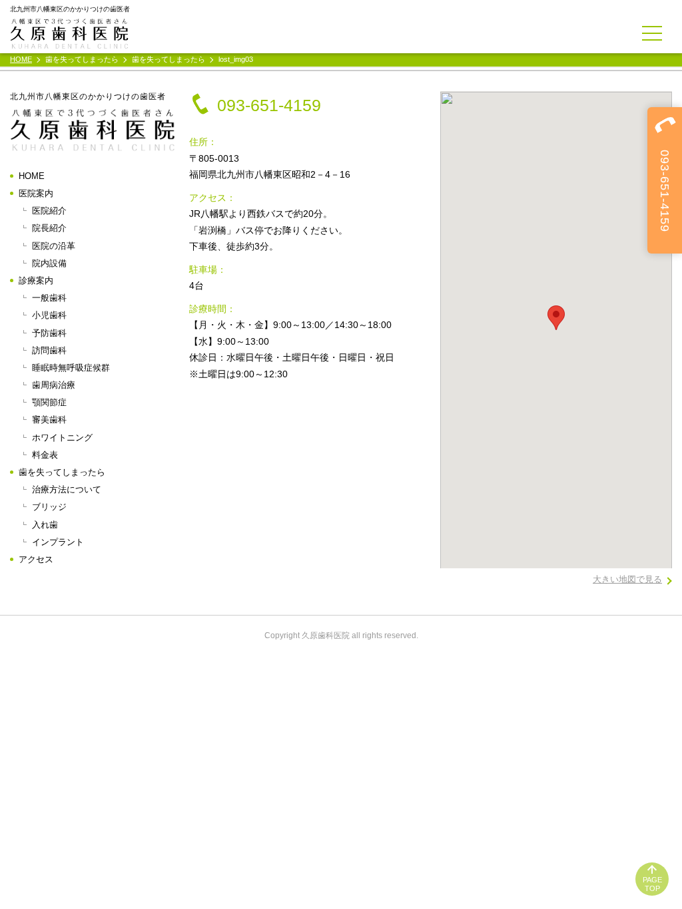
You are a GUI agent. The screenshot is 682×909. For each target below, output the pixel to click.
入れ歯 (45, 525)
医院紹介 (49, 211)
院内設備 (49, 263)
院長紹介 (49, 228)
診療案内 (36, 280)
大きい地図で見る (627, 579)
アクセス (36, 559)
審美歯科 (49, 420)
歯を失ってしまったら (62, 472)
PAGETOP (652, 884)
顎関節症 (49, 402)
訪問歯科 (49, 350)
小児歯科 (49, 315)
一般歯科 (49, 298)
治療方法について (66, 489)
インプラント (58, 542)
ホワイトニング (62, 438)
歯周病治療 (53, 385)
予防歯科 (49, 333)
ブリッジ (49, 507)
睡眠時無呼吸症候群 (71, 368)
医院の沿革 (53, 246)
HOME (32, 176)
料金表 (45, 455)
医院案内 (36, 193)
